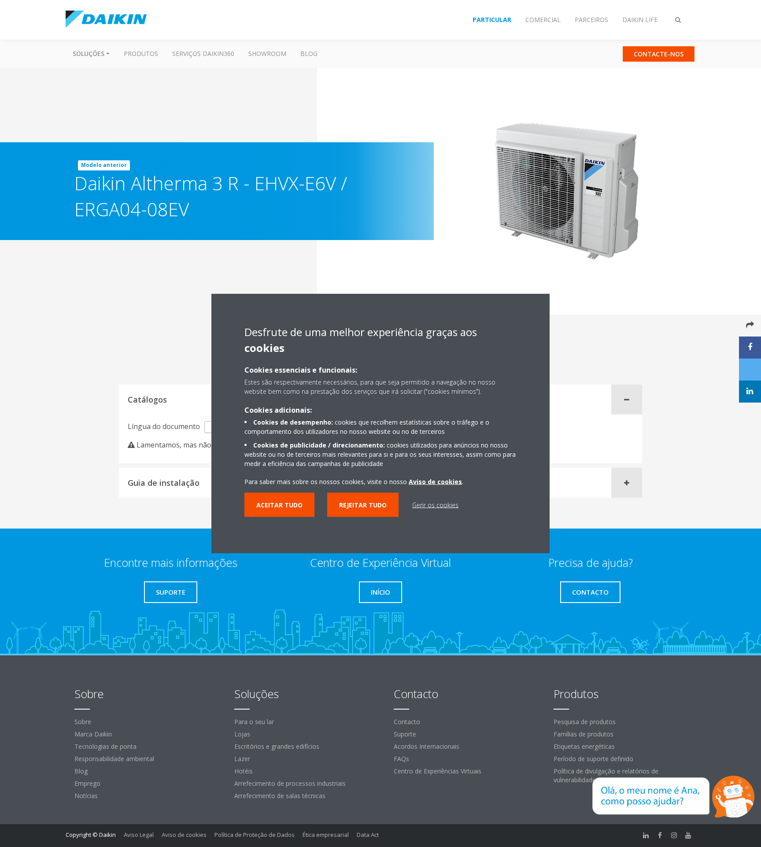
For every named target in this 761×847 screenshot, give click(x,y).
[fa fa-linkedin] (646, 836)
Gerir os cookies (435, 504)
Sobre (82, 722)
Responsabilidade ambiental (114, 759)
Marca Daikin (93, 734)
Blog (309, 53)
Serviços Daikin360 (203, 53)
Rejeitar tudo (363, 504)
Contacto (407, 722)
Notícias (86, 796)
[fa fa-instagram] (674, 836)
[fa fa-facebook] (660, 836)
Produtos (141, 53)
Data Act (368, 835)
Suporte (405, 734)
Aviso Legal (139, 835)
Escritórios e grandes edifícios (276, 746)
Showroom (267, 53)
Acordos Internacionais (426, 746)
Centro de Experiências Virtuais (437, 771)
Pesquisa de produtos (585, 722)
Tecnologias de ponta (105, 746)
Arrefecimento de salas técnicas (279, 796)
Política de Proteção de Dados (254, 835)
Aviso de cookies (184, 835)
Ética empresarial (326, 835)
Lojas (242, 734)
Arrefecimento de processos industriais (290, 783)
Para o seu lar (254, 722)
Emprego (87, 783)
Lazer (242, 759)
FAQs (401, 759)
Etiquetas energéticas (584, 746)
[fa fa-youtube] (688, 836)
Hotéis (243, 771)
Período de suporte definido (593, 759)
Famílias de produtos (583, 734)
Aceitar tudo (279, 504)
